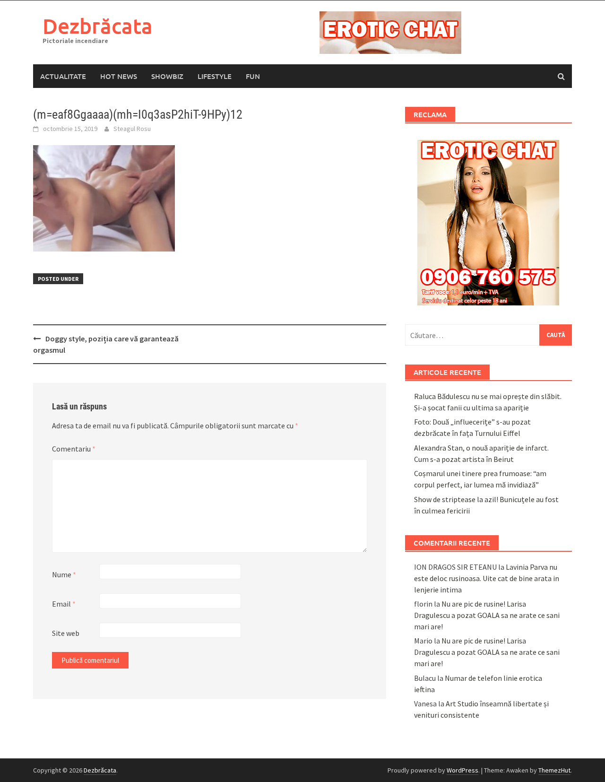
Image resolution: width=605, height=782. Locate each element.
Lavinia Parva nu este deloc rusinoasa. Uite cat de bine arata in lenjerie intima (486, 578)
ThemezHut (554, 770)
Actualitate (63, 76)
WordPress (462, 770)
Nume (64, 574)
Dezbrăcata (98, 26)
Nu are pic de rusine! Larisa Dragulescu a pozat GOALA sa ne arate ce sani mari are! (487, 615)
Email (64, 603)
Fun (253, 76)
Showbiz (167, 76)
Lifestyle (215, 76)
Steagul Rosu (132, 128)
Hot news (118, 76)
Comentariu (73, 448)
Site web (65, 633)
